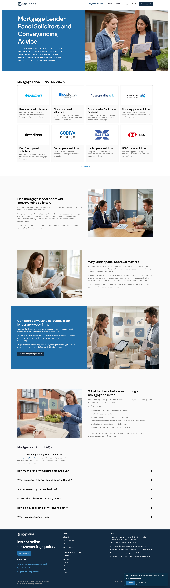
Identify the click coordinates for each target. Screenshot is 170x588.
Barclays (66, 569)
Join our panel (68, 547)
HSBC (65, 572)
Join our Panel (131, 4)
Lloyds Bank (67, 566)
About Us (66, 537)
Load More (84, 166)
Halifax (65, 562)
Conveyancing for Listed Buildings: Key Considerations (128, 546)
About (110, 4)
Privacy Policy (118, 581)
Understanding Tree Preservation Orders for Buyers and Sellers (130, 556)
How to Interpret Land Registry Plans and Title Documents (129, 553)
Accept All (131, 583)
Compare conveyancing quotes (29, 354)
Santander (66, 559)
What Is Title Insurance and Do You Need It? (124, 543)
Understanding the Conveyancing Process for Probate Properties (131, 549)
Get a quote (144, 4)
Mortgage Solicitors (95, 4)
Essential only (142, 583)
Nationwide (67, 556)
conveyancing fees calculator (29, 458)
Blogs (118, 4)
